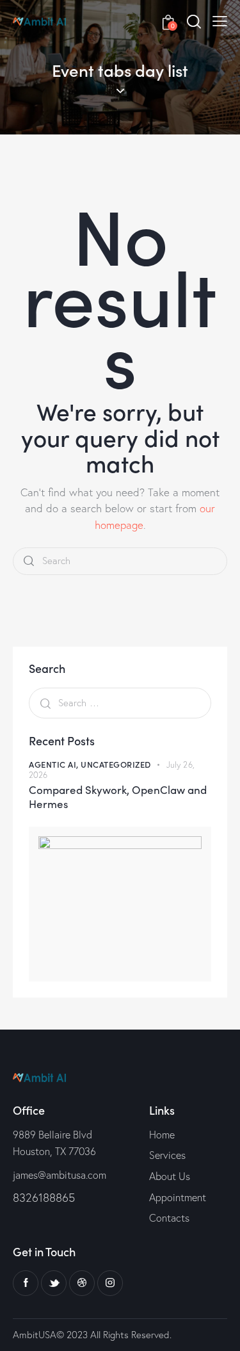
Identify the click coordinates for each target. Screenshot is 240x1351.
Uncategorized (116, 764)
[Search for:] (120, 702)
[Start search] (29, 561)
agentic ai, (55, 764)
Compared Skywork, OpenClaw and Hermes (118, 797)
